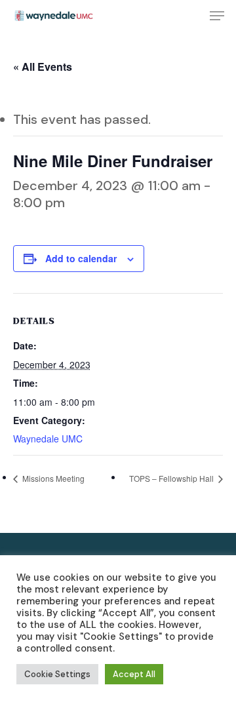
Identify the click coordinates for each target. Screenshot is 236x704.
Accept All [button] (134, 674)
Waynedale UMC (48, 438)
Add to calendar (81, 258)
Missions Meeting (52, 478)
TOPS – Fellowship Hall (172, 478)
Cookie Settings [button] (57, 674)
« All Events (42, 66)
